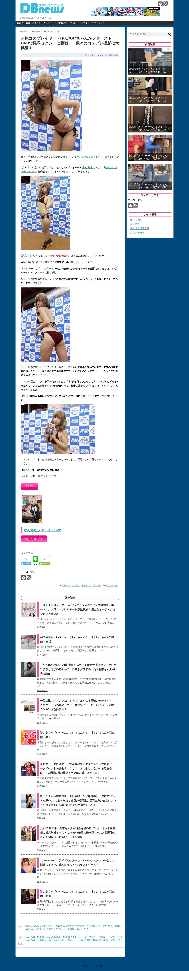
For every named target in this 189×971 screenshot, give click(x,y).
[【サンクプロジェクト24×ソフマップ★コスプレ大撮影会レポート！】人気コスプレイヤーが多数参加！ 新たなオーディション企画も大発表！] (28, 609)
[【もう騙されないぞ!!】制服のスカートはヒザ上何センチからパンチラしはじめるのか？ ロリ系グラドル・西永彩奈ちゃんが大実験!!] (28, 669)
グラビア (85, 22)
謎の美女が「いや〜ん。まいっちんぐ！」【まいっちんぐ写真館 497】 (149, 157)
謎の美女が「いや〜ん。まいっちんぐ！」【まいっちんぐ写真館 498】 (149, 128)
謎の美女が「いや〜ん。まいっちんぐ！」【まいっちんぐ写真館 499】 (149, 99)
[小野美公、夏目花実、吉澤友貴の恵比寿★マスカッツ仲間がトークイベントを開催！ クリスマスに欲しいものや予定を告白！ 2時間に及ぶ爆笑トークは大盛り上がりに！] (28, 768)
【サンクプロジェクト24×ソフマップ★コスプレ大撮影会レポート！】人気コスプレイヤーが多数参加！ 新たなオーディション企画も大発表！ (77, 609)
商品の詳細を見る (34, 538)
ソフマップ (86, 585)
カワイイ (48, 22)
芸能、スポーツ (33, 22)
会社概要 (135, 224)
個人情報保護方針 (139, 228)
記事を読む (42, 627)
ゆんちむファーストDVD (42, 530)
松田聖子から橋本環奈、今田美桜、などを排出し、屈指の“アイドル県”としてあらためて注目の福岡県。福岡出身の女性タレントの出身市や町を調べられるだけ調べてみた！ (78, 800)
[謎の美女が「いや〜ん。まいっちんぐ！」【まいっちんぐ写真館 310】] (28, 896)
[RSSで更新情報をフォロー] (165, 3)
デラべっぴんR (99, 22)
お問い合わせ (137, 232)
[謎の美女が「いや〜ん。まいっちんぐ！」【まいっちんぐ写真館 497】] (150, 148)
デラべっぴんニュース (97, 966)
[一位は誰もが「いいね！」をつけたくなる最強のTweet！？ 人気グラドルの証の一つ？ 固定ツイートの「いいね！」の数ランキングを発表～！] (28, 705)
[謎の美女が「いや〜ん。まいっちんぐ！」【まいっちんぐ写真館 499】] (150, 90)
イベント (66, 585)
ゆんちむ (28, 470)
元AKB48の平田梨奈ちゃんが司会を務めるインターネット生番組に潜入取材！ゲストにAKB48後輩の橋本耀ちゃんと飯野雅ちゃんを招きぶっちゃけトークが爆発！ (77, 833)
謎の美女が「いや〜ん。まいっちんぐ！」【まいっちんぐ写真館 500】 (149, 70)
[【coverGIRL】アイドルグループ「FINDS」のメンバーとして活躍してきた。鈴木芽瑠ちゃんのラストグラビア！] (28, 865)
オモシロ (74, 22)
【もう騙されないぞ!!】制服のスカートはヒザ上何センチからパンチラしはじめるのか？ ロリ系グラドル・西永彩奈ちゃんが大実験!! (78, 669)
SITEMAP (135, 220)
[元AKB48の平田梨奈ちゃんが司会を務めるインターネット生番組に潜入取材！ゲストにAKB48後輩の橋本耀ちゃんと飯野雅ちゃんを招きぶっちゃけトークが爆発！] (28, 833)
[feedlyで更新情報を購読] (160, 3)
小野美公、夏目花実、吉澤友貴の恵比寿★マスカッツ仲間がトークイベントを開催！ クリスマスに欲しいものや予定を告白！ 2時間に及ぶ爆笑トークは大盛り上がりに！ (77, 768)
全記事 (20, 22)
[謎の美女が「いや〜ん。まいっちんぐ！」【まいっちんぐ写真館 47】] (28, 737)
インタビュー (61, 22)
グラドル (76, 585)
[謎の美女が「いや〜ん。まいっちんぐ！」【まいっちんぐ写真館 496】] (150, 177)
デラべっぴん (111, 585)
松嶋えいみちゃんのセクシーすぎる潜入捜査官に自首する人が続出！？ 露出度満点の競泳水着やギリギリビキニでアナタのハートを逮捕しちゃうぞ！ (73, 927)
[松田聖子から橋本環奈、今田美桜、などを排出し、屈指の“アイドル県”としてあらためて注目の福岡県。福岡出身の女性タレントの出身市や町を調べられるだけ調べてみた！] (28, 801)
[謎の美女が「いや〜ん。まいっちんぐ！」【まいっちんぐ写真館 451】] (28, 642)
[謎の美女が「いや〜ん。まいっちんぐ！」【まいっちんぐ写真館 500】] (150, 61)
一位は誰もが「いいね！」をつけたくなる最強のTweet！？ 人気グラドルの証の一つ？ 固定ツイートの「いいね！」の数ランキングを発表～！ (77, 705)
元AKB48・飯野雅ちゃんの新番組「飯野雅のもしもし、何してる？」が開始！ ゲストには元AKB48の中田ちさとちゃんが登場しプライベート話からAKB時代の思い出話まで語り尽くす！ (70, 940)
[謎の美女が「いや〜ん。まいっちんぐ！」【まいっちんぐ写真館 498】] (150, 119)
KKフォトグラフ (46, 476)
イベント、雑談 (106, 55)
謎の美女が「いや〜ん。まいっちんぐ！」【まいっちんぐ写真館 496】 (149, 185)
